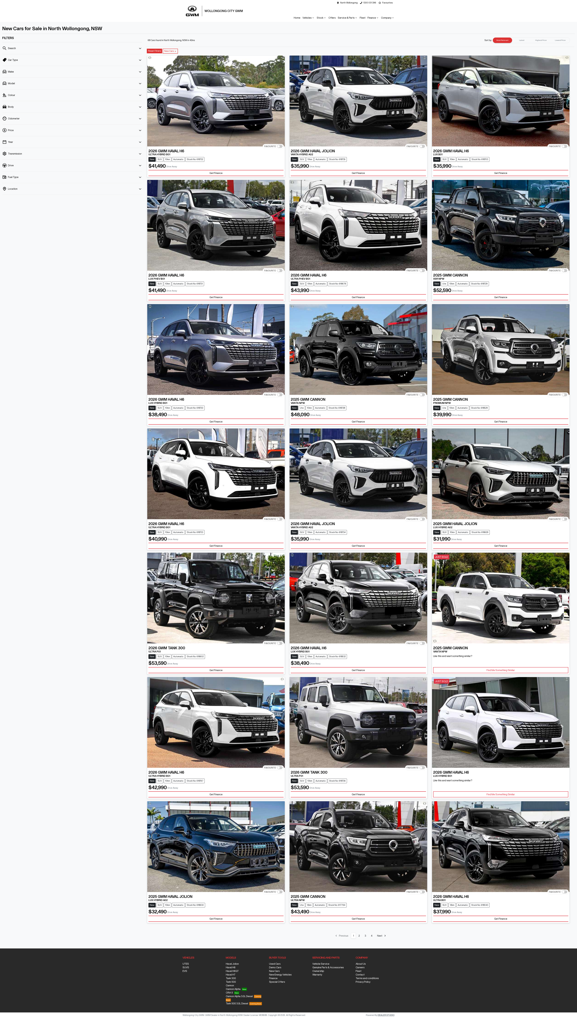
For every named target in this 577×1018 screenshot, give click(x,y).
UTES (186, 964)
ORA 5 (229, 992)
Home (297, 18)
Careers (360, 967)
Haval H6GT (232, 971)
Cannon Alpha (233, 989)
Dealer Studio (386, 1015)
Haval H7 (230, 974)
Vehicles (307, 18)
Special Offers (277, 982)
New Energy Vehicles (280, 974)
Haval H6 (230, 967)
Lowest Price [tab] (560, 40)
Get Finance (216, 173)
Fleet (362, 18)
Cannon (230, 985)
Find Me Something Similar (501, 670)
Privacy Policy (363, 982)
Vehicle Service (320, 964)
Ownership (318, 971)
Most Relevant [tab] (502, 40)
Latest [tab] (521, 40)
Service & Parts (346, 18)
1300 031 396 (369, 3)
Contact (360, 974)
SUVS (186, 967)
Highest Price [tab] (541, 40)
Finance (372, 18)
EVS (185, 971)
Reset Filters (154, 51)
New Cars (274, 971)
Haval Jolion (232, 964)
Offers (332, 18)
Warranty (317, 974)
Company (386, 18)
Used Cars (275, 964)
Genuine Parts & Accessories (328, 967)
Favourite (270, 146)
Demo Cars (275, 967)
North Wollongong (349, 3)
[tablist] (531, 40)
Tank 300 (231, 978)
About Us (361, 964)
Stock (320, 18)
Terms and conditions (367, 978)
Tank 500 (231, 982)
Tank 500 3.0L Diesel (237, 1003)
